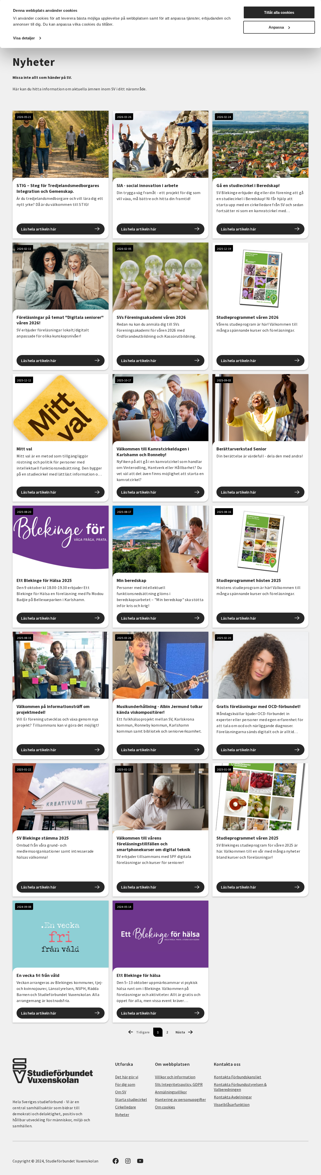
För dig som (125, 1084)
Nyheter (122, 1114)
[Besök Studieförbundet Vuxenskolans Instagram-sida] (128, 1162)
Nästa (180, 1032)
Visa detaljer (24, 38)
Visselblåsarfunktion (232, 1104)
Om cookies (165, 1106)
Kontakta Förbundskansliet (237, 1076)
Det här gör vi (126, 1076)
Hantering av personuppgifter (180, 1099)
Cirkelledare (125, 1106)
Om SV (120, 1091)
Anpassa (276, 27)
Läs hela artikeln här (38, 228)
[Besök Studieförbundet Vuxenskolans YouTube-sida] (140, 1162)
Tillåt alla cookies (279, 12)
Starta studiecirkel (131, 1099)
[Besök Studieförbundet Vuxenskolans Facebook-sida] (116, 1162)
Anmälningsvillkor (171, 1091)
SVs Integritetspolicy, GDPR (179, 1084)
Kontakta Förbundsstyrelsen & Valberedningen (240, 1087)
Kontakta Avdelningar (233, 1096)
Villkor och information (175, 1076)
